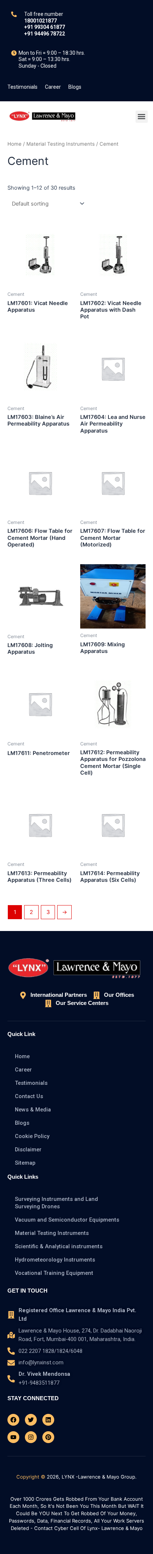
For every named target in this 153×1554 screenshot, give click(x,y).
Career (53, 87)
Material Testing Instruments (60, 144)
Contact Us (29, 1096)
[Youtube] (13, 1437)
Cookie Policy (32, 1136)
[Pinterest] (48, 1437)
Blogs (74, 87)
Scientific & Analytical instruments (58, 1246)
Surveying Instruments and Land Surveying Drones (56, 1203)
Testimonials (22, 87)
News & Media (33, 1109)
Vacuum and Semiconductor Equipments (67, 1219)
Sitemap (25, 1162)
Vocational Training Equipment (54, 1273)
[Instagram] (31, 1437)
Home (14, 144)
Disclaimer (28, 1149)
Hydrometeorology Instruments (55, 1259)
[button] (142, 117)
